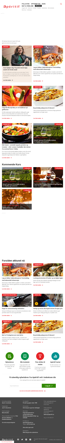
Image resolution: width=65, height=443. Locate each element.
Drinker (34, 8)
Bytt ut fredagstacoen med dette (12, 335)
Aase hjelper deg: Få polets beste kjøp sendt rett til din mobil (15, 69)
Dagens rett (24, 8)
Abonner (38, 5)
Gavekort (39, 8)
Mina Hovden (5, 412)
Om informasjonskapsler (8, 422)
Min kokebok (51, 8)
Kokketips (29, 10)
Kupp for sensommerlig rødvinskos (13, 308)
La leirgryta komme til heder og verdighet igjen (48, 278)
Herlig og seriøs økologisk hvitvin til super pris (47, 308)
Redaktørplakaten (6, 419)
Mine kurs (24, 10)
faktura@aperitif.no (49, 414)
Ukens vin (30, 8)
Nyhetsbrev (44, 8)
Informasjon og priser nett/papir (31, 407)
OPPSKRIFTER (35, 4)
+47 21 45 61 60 (31, 424)
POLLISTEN (25, 4)
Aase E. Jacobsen (6, 403)
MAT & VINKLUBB (27, 6)
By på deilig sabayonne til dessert (44, 108)
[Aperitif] (11, 6)
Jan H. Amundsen (6, 407)
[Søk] (61, 4)
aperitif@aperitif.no (28, 422)
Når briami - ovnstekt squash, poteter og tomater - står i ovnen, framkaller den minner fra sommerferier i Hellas (16, 147)
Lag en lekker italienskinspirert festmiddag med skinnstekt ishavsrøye (46, 68)
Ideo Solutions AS (58, 439)
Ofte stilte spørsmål (28, 427)
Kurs (44, 4)
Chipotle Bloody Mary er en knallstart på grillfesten (15, 108)
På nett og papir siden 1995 (30, 403)
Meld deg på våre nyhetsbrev (30, 432)
